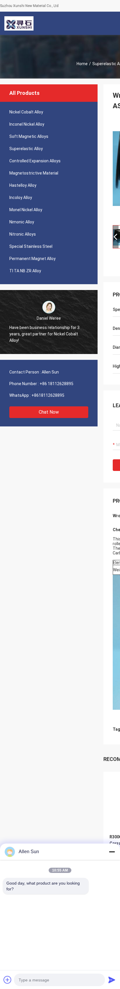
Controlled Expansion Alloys (35, 161)
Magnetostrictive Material (33, 173)
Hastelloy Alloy (22, 185)
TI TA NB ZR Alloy (25, 270)
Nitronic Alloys (22, 234)
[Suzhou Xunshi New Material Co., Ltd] (18, 23)
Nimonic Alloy (21, 222)
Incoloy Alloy (20, 197)
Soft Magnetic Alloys (28, 136)
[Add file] (7, 979)
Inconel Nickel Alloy (26, 124)
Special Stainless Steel (30, 246)
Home (82, 63)
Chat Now (49, 412)
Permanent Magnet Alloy (32, 258)
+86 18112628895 (56, 383)
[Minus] (111, 851)
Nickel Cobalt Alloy (26, 112)
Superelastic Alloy (26, 148)
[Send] (112, 979)
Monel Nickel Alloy (25, 209)
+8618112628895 (47, 395)
